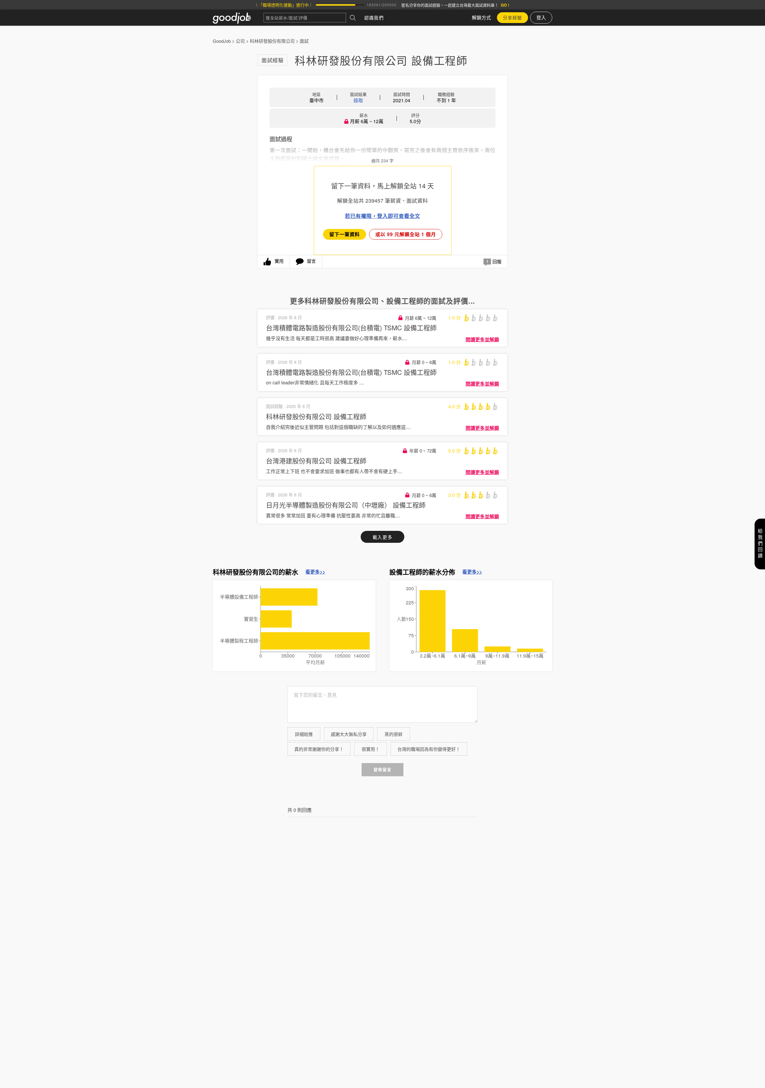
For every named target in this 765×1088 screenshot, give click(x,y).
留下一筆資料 (344, 234)
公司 (240, 41)
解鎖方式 (481, 17)
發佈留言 (382, 769)
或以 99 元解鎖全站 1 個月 (405, 234)
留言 (311, 261)
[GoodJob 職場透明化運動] (238, 18)
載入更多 (382, 537)
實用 (279, 261)
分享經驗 (512, 17)
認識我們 (374, 17)
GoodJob (222, 41)
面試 (304, 41)
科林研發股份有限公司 (272, 41)
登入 (541, 17)
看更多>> (315, 571)
